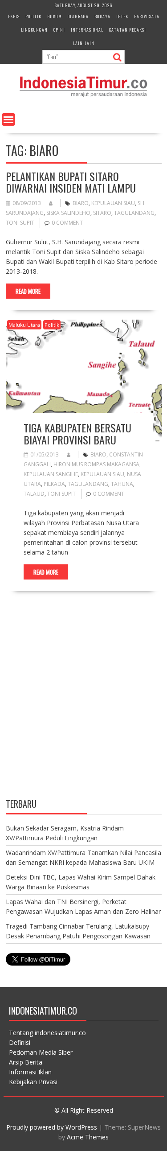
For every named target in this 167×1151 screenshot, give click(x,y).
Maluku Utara (24, 324)
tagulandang (134, 213)
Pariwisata (146, 16)
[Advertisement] (83, 702)
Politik (33, 16)
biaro (81, 203)
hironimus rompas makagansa (96, 464)
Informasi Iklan (30, 1072)
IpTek (122, 16)
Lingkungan (34, 29)
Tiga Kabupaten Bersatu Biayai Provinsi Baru (77, 433)
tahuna (122, 484)
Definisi (19, 1042)
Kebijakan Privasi (33, 1081)
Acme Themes (88, 1137)
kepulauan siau (113, 203)
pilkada (54, 484)
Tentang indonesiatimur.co (47, 1032)
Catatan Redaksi (127, 29)
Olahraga (78, 16)
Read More (28, 291)
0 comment (67, 222)
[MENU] (8, 119)
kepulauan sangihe (51, 474)
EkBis (14, 16)
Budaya (102, 16)
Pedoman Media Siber (41, 1052)
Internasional (87, 29)
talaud (34, 493)
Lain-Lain (83, 43)
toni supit (20, 222)
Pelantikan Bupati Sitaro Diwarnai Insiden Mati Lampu (71, 182)
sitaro (102, 213)
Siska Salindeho (68, 213)
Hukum (54, 16)
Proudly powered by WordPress (51, 1127)
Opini (59, 29)
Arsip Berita (25, 1062)
